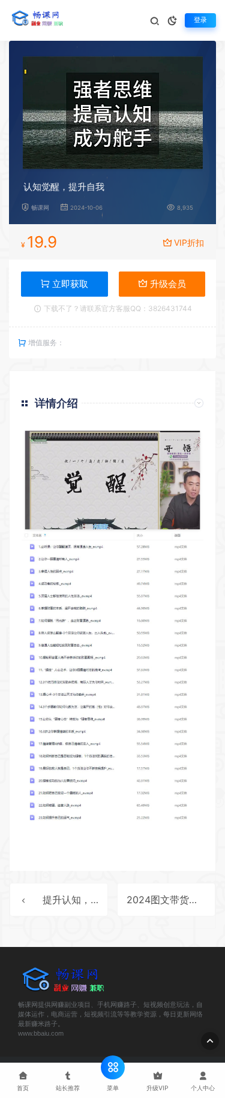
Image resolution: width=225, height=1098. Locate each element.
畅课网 (40, 207)
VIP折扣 (189, 242)
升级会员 (167, 283)
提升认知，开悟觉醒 (86, 900)
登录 (200, 20)
